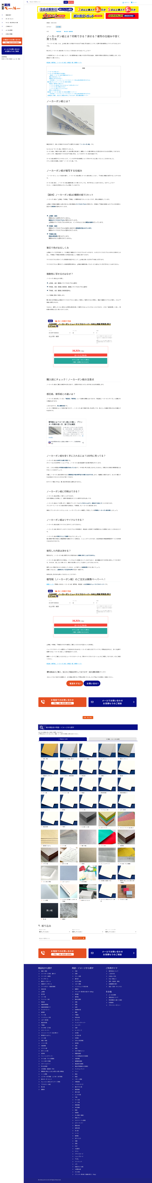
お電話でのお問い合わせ (12, 41)
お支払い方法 (112, 976)
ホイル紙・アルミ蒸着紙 (47, 1058)
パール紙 (43, 1038)
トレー (77, 1071)
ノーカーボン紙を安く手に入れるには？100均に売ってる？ (64, 85)
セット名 (74, 330)
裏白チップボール (46, 981)
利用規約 (111, 1002)
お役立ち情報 (6, 34)
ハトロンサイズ (79, 1084)
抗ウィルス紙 (44, 1051)
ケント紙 (43, 1015)
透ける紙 (77, 1092)
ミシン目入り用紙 (46, 1061)
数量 (97, 330)
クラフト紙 (44, 1048)
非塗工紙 (43, 989)
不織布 (43, 1025)
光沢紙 (77, 1033)
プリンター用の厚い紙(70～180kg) (84, 991)
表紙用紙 (77, 1105)
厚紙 (76, 1110)
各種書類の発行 (113, 984)
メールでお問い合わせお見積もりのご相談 (12, 50)
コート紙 (43, 997)
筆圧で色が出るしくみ (54, 77)
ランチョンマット (79, 1069)
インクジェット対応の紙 (81, 986)
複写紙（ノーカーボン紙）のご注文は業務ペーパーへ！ (62, 92)
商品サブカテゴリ (76, 929)
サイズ (50, 330)
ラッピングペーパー (80, 1022)
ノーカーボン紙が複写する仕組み (56, 73)
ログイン (126, 2)
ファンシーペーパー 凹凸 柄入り (49, 1033)
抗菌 (76, 1141)
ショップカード (79, 1156)
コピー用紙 (78, 984)
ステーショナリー (46, 1064)
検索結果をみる (79, 938)
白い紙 (77, 1130)
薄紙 (76, 1012)
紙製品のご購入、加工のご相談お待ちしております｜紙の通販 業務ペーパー (67, 95)
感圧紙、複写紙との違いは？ (56, 83)
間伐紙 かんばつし (46, 1035)
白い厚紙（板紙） (79, 1115)
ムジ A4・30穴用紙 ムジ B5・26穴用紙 (51, 1076)
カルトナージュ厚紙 (80, 1120)
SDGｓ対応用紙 (79, 1040)
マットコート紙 (45, 999)
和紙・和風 (44, 1040)
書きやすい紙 (78, 1087)
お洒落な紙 (78, 1169)
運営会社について (113, 997)
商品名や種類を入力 (33, 2)
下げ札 (77, 1159)
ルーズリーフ (78, 1030)
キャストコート (45, 1009)
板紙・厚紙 (44, 971)
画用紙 (43, 1012)
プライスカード (79, 1154)
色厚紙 (77, 1112)
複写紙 (77, 997)
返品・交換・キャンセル (115, 986)
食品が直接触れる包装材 (81, 1066)
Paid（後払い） (113, 979)
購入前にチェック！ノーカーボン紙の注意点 (59, 82)
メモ (76, 1164)
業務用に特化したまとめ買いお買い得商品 (52, 1071)
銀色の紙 (77, 1125)
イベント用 (44, 1043)
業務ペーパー (50, 584)
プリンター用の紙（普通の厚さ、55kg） (86, 1174)
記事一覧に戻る (88, 717)
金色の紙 (77, 1128)
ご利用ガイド (6, 26)
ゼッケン (77, 1020)
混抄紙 (43, 1053)
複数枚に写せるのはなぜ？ (56, 78)
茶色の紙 (77, 1017)
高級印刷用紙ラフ (46, 1007)
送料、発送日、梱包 (114, 981)
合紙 (76, 1002)
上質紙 (43, 991)
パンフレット (78, 1161)
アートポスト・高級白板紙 (48, 986)
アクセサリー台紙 (46, 1084)
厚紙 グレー (78, 1118)
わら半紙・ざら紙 (46, 1027)
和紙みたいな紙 (79, 1166)
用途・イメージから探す (113, 739)
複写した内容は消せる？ (55, 90)
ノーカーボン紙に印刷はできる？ (57, 87)
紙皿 (76, 1074)
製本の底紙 (78, 999)
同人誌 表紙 (44, 1066)
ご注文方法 (112, 973)
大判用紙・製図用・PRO (47, 1069)
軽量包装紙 (78, 1053)
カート (135, 2)
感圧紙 (59, 31)
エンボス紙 (78, 1094)
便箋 (76, 1048)
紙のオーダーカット (46, 1079)
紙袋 (76, 1076)
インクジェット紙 (46, 1017)
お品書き (77, 1148)
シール (77, 1133)
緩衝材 (43, 1089)
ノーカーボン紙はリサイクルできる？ (58, 88)
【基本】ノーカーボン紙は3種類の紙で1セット (61, 75)
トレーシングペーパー (47, 1056)
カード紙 (77, 1102)
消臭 (76, 1143)
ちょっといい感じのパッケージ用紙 (50, 1082)
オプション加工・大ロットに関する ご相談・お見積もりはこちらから (80, 361)
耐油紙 (77, 994)
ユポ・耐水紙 (44, 1020)
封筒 (76, 973)
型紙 (76, 1004)
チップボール (44, 979)
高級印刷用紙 (44, 1004)
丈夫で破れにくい (79, 1051)
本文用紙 (77, 1107)
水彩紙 (77, 1038)
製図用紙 (77, 1089)
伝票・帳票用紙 (69, 31)
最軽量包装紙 (78, 1061)
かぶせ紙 (77, 1172)
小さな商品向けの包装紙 (81, 1056)
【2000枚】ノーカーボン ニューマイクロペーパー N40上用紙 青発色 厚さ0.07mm (69, 80)
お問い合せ (92, 683)
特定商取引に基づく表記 (115, 1000)
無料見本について (113, 971)
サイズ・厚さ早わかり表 (9, 23)
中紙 (76, 1097)
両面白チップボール (46, 984)
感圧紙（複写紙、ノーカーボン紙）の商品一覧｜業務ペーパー (64, 62)
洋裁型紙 (77, 1082)
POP (76, 1146)
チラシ (77, 1151)
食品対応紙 (44, 1022)
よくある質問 (6, 30)
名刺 (76, 1007)
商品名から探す (63, 739)
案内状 (77, 979)
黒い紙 (43, 1087)
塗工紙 (43, 994)
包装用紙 (43, 1045)
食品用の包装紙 (79, 1064)
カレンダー (78, 1025)
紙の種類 (58, 27)
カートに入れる (80, 355)
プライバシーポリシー (115, 1005)
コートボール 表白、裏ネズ (48, 973)
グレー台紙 (78, 976)
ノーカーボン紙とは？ (53, 71)
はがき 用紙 (78, 981)
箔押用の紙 (78, 1009)
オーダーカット (7, 19)
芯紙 (76, 971)
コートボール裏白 (46, 976)
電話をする (75, 683)
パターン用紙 (78, 1079)
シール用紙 (44, 1074)
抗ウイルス (78, 1138)
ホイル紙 (77, 1100)
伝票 (76, 1027)
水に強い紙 (78, 1035)
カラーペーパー (45, 1030)
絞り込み (71, 2)
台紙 (76, 1045)
